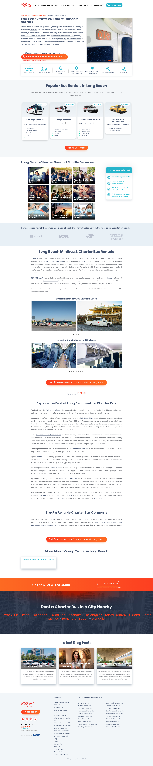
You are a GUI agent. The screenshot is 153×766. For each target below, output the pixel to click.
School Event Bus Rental (62, 726)
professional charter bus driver (63, 36)
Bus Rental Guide (60, 715)
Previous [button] (33, 317)
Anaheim (33, 30)
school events (40, 525)
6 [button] (79, 372)
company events (53, 525)
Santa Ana (42, 495)
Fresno (58, 495)
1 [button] (74, 335)
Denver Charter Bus (113, 716)
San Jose (68, 495)
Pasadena (51, 495)
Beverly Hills (10, 615)
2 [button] (75, 335)
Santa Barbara (116, 615)
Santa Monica (83, 261)
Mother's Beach (56, 468)
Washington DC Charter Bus (87, 724)
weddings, (99, 522)
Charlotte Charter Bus (113, 719)
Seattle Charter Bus (113, 706)
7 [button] (81, 372)
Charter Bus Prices (60, 710)
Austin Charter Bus (112, 724)
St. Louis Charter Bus (113, 708)
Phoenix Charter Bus (113, 727)
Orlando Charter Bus (85, 714)
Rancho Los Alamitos (80, 449)
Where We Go (59, 707)
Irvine (26, 615)
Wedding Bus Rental (61, 736)
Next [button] (119, 317)
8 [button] (83, 372)
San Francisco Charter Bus (115, 711)
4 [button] (79, 335)
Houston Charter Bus (85, 716)
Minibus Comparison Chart (63, 723)
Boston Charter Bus (84, 706)
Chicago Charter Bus (85, 708)
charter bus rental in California (33, 36)
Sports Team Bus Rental (62, 733)
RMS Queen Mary (86, 418)
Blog (55, 739)
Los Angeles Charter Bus (86, 711)
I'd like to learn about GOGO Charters (119, 183)
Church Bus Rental (60, 728)
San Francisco (59, 498)
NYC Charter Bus (83, 703)
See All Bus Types (76, 147)
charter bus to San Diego (54, 261)
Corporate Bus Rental (61, 731)
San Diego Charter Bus (85, 727)
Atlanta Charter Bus (84, 722)
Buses (80, 5)
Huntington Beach (75, 619)
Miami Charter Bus (112, 722)
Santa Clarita (75, 39)
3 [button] (77, 335)
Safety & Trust (59, 749)
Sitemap (57, 741)
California (34, 258)
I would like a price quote (121, 177)
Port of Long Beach (53, 410)
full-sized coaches (50, 281)
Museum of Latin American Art (48, 435)
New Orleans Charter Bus (114, 714)
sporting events (110, 522)
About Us (57, 747)
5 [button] (77, 372)
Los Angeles (65, 39)
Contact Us (88, 5)
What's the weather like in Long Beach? (120, 189)
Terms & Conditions (61, 755)
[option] (35, 121)
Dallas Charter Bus (84, 719)
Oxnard (135, 615)
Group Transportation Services (61, 704)
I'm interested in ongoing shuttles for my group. (121, 195)
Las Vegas (98, 498)
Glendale (98, 619)
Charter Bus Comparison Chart (62, 719)
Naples (39, 457)
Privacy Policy (58, 752)
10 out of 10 (29, 70)
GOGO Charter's (37, 278)
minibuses (108, 278)
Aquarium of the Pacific (68, 478)
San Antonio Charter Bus (114, 703)
